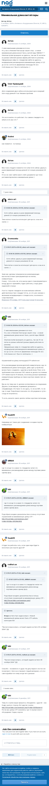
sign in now (6, 734)
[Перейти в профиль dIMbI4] (4, 462)
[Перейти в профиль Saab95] (4, 416)
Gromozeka (13, 238)
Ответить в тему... (13, 743)
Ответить (24, 33)
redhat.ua (12, 564)
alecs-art (12, 199)
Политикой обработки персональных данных (18, 777)
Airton (9, 21)
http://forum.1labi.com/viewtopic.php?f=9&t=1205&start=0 (22, 707)
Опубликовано (19, 44)
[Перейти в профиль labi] (4, 318)
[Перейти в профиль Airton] (4, 42)
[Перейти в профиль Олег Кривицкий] (4, 85)
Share (11, 755)
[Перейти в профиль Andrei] (4, 138)
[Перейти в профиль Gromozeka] (4, 240)
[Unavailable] (13, 436)
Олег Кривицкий (15, 84)
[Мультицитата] (15, 75)
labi (9, 317)
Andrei (11, 136)
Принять (24, 782)
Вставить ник (7, 75)
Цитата (21, 75)
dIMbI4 (11, 461)
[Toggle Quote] (5, 208)
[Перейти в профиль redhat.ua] (4, 566)
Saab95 (11, 415)
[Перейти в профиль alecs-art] (4, 200)
